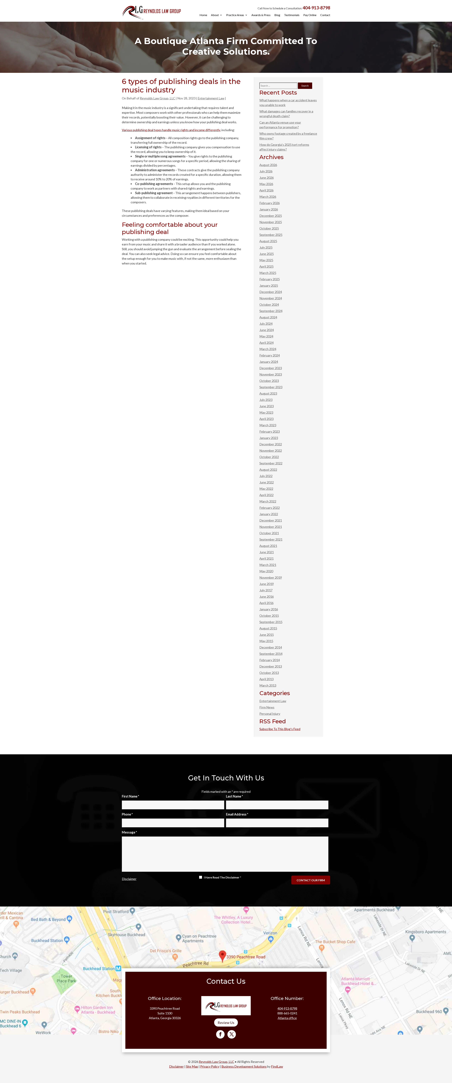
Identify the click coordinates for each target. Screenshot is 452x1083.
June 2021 (266, 552)
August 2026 (268, 165)
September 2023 (270, 387)
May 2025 (266, 260)
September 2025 (270, 235)
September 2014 (270, 654)
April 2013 (266, 679)
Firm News (266, 707)
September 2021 (270, 539)
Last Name (234, 796)
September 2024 (270, 311)
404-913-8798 (316, 7)
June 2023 (266, 406)
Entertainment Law (211, 98)
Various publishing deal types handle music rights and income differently (171, 130)
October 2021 (269, 533)
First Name (130, 796)
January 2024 (268, 362)
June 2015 (266, 635)
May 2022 (266, 489)
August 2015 (268, 628)
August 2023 (268, 393)
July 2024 (265, 323)
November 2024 (270, 298)
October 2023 (269, 381)
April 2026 (266, 190)
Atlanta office (287, 1018)
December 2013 (270, 666)
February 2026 (269, 203)
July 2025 (265, 247)
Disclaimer (129, 879)
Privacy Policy (209, 1066)
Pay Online (309, 15)
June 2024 (266, 330)
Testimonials (291, 15)
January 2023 (268, 438)
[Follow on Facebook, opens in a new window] (220, 1034)
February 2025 (269, 279)
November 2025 (270, 222)
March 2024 (267, 349)
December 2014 (270, 647)
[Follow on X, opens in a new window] (231, 1034)
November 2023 (270, 374)
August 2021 (268, 546)
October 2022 (269, 457)
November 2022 (270, 450)
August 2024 (268, 317)
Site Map (192, 1066)
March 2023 (267, 425)
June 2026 (266, 178)
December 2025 (270, 216)
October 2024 (269, 304)
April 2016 (266, 603)
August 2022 (268, 469)
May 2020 (266, 571)
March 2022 (267, 501)
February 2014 (269, 660)
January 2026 (268, 209)
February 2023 (269, 431)
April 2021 (266, 558)
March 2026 (267, 197)
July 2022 (265, 476)
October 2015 (269, 615)
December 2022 (270, 444)
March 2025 (267, 273)
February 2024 (269, 355)
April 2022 (266, 495)
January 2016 (268, 609)
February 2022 (269, 508)
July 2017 (265, 590)
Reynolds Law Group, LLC (157, 98)
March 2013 (267, 685)
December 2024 (270, 292)
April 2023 (266, 419)
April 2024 (266, 343)
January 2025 (268, 285)
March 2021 (267, 565)
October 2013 (269, 673)
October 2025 (269, 228)
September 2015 (270, 622)
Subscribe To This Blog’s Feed (279, 729)
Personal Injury (269, 714)
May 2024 (266, 336)
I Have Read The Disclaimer (222, 877)
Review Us (226, 1022)
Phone (127, 814)
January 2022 (268, 514)
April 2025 (266, 266)
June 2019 (266, 584)
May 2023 (266, 412)
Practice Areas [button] (235, 15)
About (215, 15)
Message (129, 832)
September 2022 (270, 463)
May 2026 (266, 184)
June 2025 (266, 254)
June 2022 (266, 482)
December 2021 (270, 520)
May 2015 (266, 641)
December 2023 (270, 368)
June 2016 (266, 596)
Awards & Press (260, 15)
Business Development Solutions (244, 1066)
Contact (325, 15)
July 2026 (265, 171)
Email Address (237, 814)
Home (203, 15)
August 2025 (268, 241)
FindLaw (277, 1066)
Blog (277, 15)
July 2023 (265, 400)
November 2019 (270, 577)
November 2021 (270, 527)
